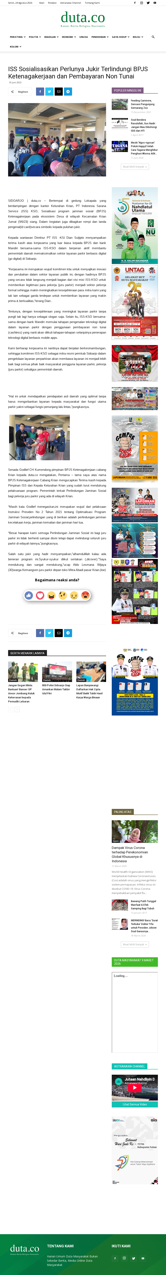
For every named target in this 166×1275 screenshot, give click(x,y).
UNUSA (83, 36)
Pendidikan (99, 36)
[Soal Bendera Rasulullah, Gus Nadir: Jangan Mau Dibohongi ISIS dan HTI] (120, 123)
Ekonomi (67, 36)
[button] (153, 37)
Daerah (13, 680)
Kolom (14, 46)
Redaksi (52, 2)
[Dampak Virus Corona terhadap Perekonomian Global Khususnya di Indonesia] (135, 831)
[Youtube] (155, 3)
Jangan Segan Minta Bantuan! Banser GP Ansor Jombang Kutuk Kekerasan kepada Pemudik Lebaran (21, 693)
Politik (33, 36)
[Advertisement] (57, 188)
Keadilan (50, 36)
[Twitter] (148, 3)
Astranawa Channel (70, 2)
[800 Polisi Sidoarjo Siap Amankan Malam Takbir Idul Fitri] (57, 672)
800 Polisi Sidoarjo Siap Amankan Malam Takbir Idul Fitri (56, 689)
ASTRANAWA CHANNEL (129, 1066)
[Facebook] (135, 3)
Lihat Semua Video (135, 1104)
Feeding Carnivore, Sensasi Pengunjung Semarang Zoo (142, 104)
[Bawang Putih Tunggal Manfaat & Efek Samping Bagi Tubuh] (120, 905)
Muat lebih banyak (133, 166)
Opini (116, 841)
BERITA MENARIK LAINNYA (28, 653)
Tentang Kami (92, 2)
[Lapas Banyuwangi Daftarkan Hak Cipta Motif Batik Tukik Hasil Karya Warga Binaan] (91, 672)
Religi (136, 36)
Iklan (41, 2)
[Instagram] (141, 3)
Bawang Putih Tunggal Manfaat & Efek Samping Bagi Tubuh (143, 905)
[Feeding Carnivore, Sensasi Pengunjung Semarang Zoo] (120, 104)
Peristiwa (16, 36)
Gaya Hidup (119, 36)
